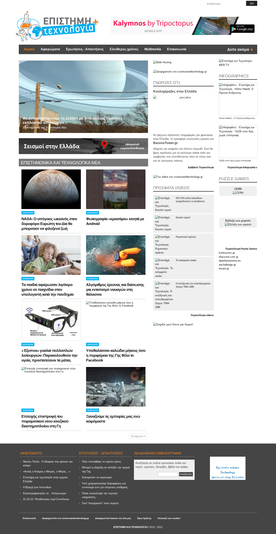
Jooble (228, 461)
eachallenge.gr (227, 264)
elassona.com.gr (228, 256)
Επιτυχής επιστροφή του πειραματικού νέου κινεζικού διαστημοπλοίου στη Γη (44, 421)
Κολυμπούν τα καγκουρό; (97, 477)
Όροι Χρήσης (144, 518)
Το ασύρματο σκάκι (186, 260)
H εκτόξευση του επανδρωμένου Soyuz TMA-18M (193, 285)
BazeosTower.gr (165, 143)
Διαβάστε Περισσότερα (201, 167)
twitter (193, 3)
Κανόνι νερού (183, 217)
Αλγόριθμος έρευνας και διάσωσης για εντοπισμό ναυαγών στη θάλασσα (115, 289)
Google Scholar (146, 474)
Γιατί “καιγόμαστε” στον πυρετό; (100, 503)
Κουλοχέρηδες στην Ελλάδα (175, 91)
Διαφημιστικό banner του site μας (113, 518)
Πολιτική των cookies (169, 518)
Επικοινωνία (176, 49)
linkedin (199, 3)
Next (144, 93)
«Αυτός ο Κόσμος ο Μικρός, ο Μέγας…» (46, 471)
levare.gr (224, 268)
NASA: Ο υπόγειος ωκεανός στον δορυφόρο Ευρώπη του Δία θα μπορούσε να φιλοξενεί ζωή (49, 224)
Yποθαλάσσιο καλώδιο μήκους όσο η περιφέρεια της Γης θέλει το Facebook (115, 355)
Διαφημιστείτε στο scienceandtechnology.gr (65, 518)
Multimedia (152, 49)
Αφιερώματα (50, 49)
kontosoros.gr (227, 252)
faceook (182, 3)
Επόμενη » (138, 436)
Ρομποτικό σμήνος (186, 236)
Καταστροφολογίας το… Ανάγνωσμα (44, 493)
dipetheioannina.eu (230, 260)
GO (252, 3)
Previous (22, 93)
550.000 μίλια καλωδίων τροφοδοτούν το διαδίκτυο (190, 200)
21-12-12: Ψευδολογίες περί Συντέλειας (46, 499)
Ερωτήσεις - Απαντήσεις (85, 49)
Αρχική (29, 49)
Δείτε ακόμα (238, 49)
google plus (188, 3)
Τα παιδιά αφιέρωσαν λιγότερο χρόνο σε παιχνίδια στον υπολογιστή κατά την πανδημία (47, 289)
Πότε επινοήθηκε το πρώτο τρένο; (101, 461)
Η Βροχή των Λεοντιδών (37, 487)
